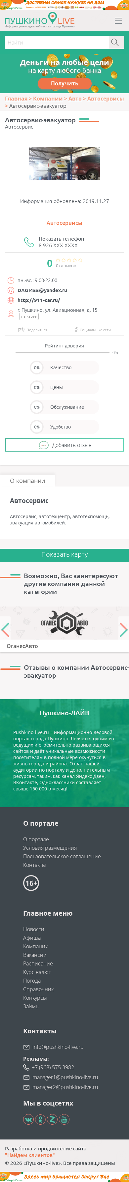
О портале (36, 839)
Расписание (38, 963)
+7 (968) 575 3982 (53, 1067)
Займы (31, 1006)
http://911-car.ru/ (39, 300)
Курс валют (37, 972)
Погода (32, 980)
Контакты (34, 865)
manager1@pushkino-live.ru (65, 1077)
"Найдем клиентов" (30, 1155)
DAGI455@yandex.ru (42, 290)
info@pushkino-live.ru (57, 1046)
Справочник (38, 989)
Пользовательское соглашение (62, 856)
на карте (29, 316)
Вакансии (35, 955)
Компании (36, 946)
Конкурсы (35, 997)
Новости (33, 929)
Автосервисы (64, 222)
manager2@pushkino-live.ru (65, 1087)
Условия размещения (50, 847)
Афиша (32, 937)
